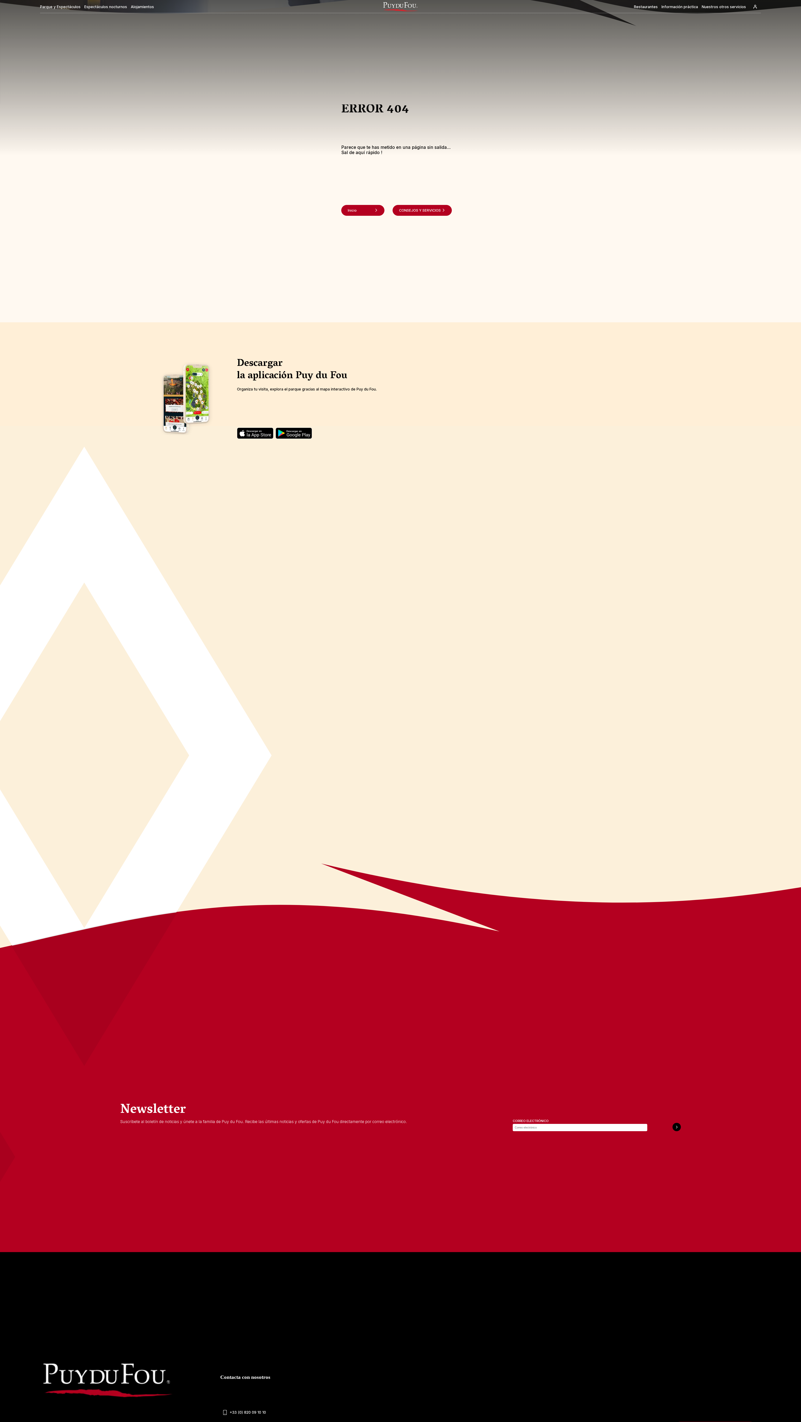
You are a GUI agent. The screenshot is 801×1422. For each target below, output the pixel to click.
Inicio (352, 210)
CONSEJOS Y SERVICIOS (420, 210)
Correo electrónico (531, 1120)
